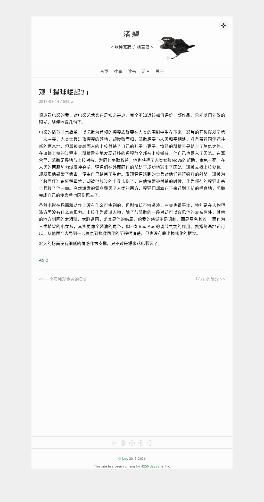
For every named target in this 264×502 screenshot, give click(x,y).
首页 (104, 71)
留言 (146, 71)
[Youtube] (114, 444)
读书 (132, 71)
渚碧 (132, 34)
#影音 (44, 260)
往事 (118, 71)
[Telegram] (140, 444)
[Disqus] (132, 366)
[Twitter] (132, 444)
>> (209, 279)
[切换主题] (223, 25)
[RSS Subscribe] (149, 444)
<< (63, 279)
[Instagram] (123, 444)
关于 (159, 71)
